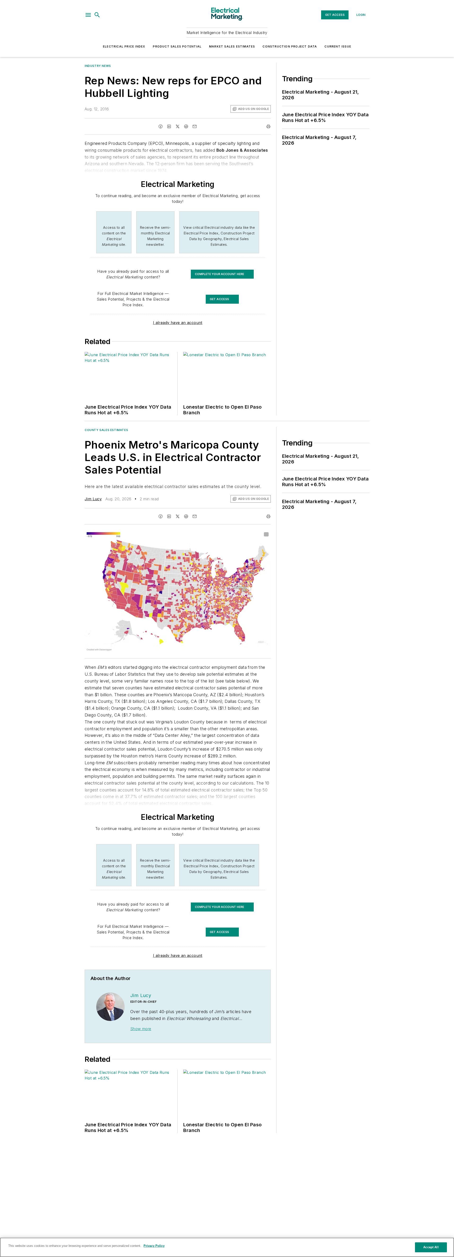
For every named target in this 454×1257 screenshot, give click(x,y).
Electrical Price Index (124, 46)
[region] (227, 1247)
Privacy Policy (154, 1246)
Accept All (430, 1247)
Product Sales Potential (177, 46)
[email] (194, 126)
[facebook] (160, 126)
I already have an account (177, 322)
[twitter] (177, 126)
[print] (268, 126)
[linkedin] (169, 126)
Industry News (98, 66)
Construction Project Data (289, 46)
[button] (88, 14)
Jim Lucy (93, 499)
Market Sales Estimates (232, 46)
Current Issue (337, 46)
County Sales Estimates (106, 430)
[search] (97, 14)
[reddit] (186, 126)
